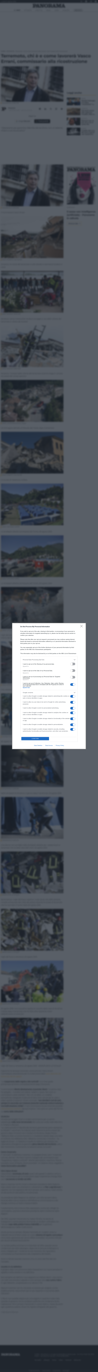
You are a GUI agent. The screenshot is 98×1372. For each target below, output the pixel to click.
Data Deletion (38, 745)
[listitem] (49, 660)
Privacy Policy (60, 745)
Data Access (49, 745)
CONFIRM (35, 738)
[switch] (72, 664)
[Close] (82, 627)
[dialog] (49, 686)
